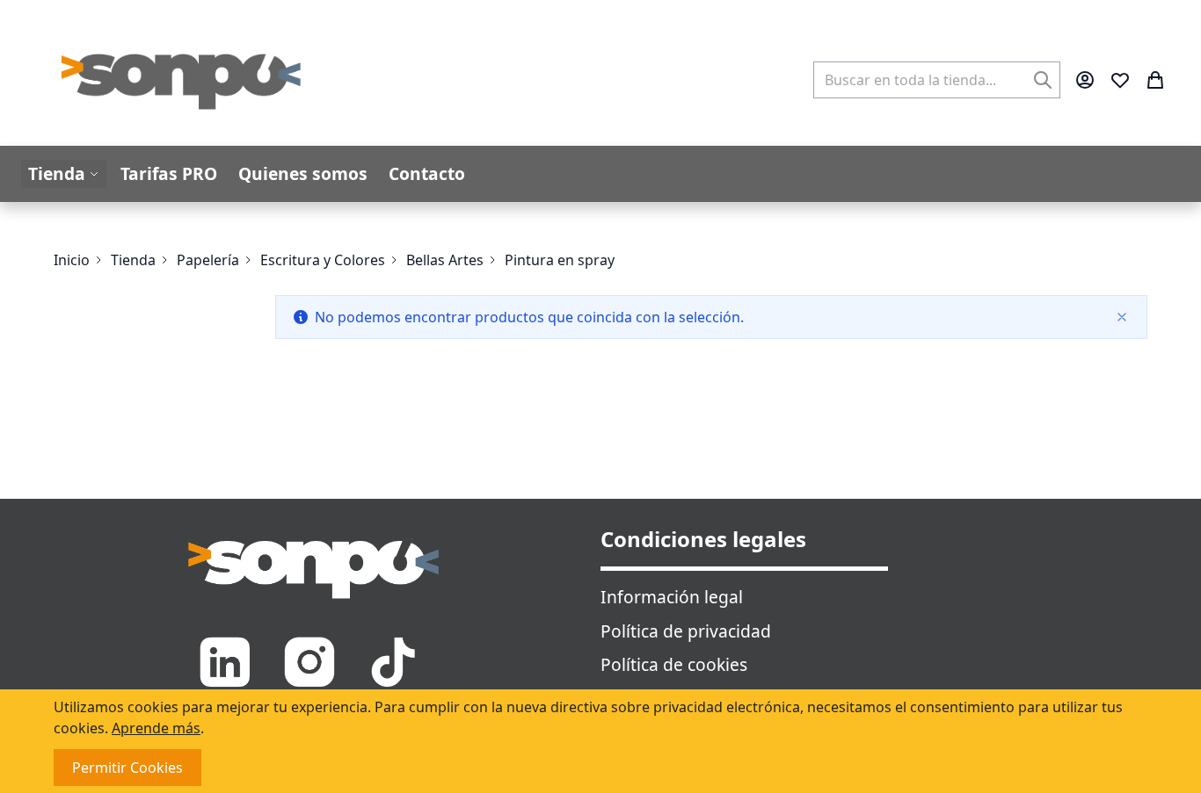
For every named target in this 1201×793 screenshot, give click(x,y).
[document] (600, 741)
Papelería (208, 260)
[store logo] (182, 80)
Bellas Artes (445, 260)
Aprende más (156, 728)
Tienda (133, 260)
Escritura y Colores (322, 260)
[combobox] (936, 79)
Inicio (72, 260)
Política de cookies (673, 664)
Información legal (671, 597)
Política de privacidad (685, 631)
